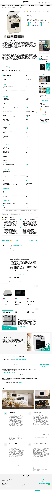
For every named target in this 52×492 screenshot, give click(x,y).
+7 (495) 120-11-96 (44, 120)
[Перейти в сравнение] (42, 3)
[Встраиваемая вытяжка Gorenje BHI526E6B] (8, 293)
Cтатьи (29, 481)
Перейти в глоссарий (21, 326)
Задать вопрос (44, 364)
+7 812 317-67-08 (5, 2)
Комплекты (41, 5)
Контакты (29, 484)
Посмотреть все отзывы (33, 240)
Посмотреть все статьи (44, 100)
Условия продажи (21, 482)
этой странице (20, 382)
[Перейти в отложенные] (39, 3)
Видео (29, 483)
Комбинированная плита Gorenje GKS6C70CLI (19, 359)
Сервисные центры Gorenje (22, 484)
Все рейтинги (44, 74)
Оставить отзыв (5, 240)
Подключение (21, 481)
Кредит (20, 483)
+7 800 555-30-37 (5, 3)
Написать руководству (44, 483)
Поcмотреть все (44, 366)
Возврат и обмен (21, 485)
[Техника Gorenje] (26, 2)
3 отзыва (32, 11)
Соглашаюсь (37, 490)
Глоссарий (29, 482)
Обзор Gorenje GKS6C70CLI (9, 67)
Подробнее (44, 114)
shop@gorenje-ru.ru (42, 479)
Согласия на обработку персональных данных (26, 491)
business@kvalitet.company (44, 481)
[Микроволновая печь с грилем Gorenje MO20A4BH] (20, 293)
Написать (44, 123)
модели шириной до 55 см (11, 373)
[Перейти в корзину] (46, 3)
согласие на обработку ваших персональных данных (18, 490)
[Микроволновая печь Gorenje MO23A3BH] (32, 293)
